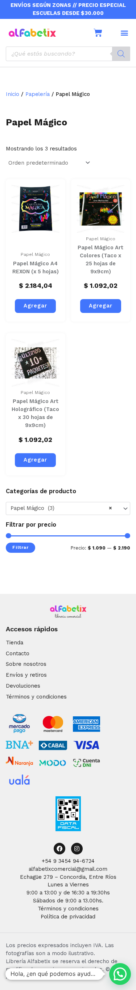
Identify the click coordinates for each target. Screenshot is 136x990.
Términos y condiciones (36, 696)
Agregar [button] (35, 305)
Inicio (12, 94)
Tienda (14, 642)
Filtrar (20, 547)
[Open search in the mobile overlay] (68, 54)
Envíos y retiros (26, 675)
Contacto (17, 653)
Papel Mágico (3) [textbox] (61, 508)
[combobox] (68, 508)
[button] (124, 33)
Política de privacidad (68, 916)
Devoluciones (23, 686)
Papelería (37, 94)
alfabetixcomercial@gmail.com (68, 869)
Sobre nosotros (26, 664)
